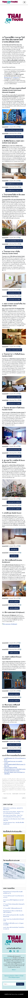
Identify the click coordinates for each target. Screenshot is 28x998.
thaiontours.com (8, 957)
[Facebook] (10, 951)
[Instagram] (18, 951)
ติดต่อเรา (14, 969)
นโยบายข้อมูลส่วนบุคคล (14, 977)
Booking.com (7, 77)
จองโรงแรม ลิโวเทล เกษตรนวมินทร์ (14, 130)
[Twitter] (14, 951)
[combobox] (9, 984)
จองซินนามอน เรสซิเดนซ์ (14, 744)
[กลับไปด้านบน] (25, 995)
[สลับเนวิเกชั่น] (24, 2)
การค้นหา (20, 984)
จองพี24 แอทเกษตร (14, 646)
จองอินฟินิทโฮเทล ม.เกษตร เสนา (14, 183)
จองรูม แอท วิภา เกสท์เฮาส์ (14, 502)
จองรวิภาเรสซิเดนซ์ (14, 601)
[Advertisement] (14, 18)
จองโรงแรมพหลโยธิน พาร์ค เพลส (14, 240)
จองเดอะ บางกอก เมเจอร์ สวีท (14, 349)
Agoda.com (16, 77)
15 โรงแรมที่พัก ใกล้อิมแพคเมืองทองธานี (12, 908)
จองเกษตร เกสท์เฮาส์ (14, 694)
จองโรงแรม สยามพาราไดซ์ (14, 449)
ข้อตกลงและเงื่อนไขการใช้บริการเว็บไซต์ (13, 975)
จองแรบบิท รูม (14, 549)
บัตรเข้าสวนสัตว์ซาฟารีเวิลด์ (10, 767)
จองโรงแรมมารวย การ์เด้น (14, 293)
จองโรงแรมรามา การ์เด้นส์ (14, 397)
